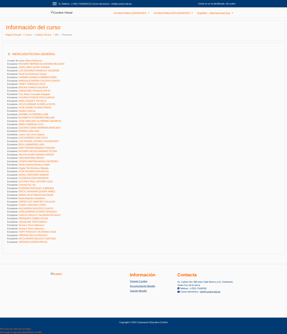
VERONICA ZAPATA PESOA (33, 242)
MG (57, 34)
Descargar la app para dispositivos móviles (21, 332)
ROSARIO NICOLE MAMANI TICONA (38, 151)
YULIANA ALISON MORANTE (34, 178)
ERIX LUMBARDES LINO (31, 144)
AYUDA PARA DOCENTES (130, 13)
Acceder (230, 3)
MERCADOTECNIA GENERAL (34, 54)
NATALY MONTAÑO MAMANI (34, 174)
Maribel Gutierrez (27, 111)
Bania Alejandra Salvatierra (32, 198)
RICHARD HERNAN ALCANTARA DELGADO (41, 64)
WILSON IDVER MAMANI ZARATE (36, 154)
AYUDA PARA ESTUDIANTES (172, 13)
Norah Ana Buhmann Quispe (33, 74)
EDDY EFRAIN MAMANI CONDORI (37, 148)
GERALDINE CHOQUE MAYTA (34, 90)
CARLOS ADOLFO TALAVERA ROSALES (40, 215)
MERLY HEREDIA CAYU (31, 124)
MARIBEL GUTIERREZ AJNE (33, 114)
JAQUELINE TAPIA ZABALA (33, 222)
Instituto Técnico (43, 34)
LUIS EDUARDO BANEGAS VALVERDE (39, 70)
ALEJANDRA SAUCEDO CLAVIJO (36, 208)
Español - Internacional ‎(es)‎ (214, 13)
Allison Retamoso (33, 60)
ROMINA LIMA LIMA (29, 131)
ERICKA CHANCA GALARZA (33, 87)
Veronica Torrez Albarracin (31, 225)
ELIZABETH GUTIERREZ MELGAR (37, 117)
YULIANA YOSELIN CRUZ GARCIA (37, 97)
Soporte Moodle (138, 291)
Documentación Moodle (142, 286)
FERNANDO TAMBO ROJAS (33, 218)
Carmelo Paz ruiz (27, 184)
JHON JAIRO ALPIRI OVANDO (34, 67)
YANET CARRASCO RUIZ (32, 84)
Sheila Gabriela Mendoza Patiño (34, 164)
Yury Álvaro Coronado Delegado (34, 94)
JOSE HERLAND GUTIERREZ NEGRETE (40, 121)
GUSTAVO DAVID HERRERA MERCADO (40, 127)
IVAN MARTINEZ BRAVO (31, 158)
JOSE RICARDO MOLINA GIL (34, 171)
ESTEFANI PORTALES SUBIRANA (36, 188)
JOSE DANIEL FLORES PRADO (35, 107)
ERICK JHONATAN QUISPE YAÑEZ (37, 191)
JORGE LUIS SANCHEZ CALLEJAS (37, 201)
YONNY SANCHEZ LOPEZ (32, 205)
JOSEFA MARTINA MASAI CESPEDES (38, 161)
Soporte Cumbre (138, 281)
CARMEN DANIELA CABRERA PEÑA (38, 77)
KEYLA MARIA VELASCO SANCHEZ (37, 238)
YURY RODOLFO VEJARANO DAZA (37, 232)
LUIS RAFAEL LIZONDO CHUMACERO (39, 141)
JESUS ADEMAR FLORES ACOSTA (37, 104)
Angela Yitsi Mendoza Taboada (33, 168)
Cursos (28, 34)
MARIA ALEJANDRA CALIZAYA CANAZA (39, 80)
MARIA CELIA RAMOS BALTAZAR (36, 195)
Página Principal (13, 34)
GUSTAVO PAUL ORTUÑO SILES (36, 181)
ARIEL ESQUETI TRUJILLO (32, 101)
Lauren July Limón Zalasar (32, 134)
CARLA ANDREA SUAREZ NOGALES (38, 211)
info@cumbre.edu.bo (121, 4)
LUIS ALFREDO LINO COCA (33, 137)
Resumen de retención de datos (15, 329)
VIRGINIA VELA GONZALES (33, 235)
